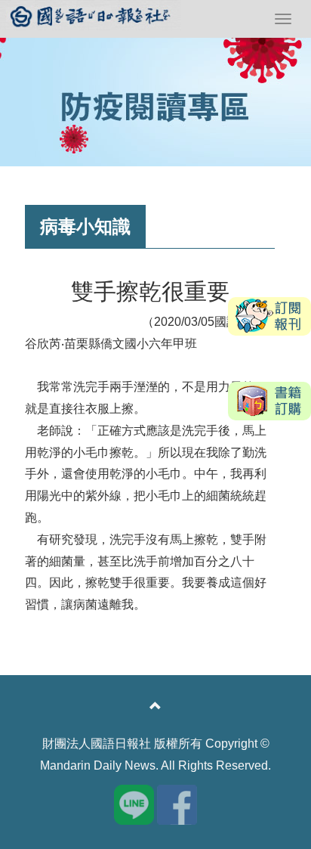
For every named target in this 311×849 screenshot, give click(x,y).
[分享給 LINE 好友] (134, 803)
